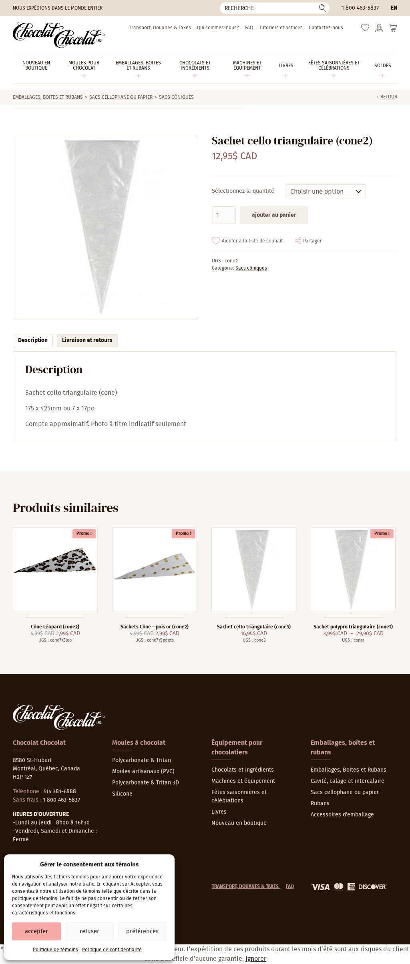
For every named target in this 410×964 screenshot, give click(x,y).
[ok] (323, 8)
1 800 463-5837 (360, 8)
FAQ (249, 27)
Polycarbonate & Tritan (141, 760)
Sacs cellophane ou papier (121, 97)
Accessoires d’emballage (342, 815)
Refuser (89, 931)
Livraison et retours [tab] (87, 340)
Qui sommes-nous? (218, 27)
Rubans (320, 803)
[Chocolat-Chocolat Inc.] (59, 35)
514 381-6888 (60, 791)
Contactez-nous (326, 27)
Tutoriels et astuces (281, 27)
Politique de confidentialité (112, 949)
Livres (219, 812)
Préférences (142, 931)
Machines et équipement (243, 781)
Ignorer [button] (255, 959)
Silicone (122, 794)
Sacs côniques (176, 97)
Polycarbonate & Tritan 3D (145, 783)
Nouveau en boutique (239, 823)
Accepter (36, 931)
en (394, 8)
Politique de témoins (55, 949)
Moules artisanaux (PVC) (143, 771)
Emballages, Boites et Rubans (48, 97)
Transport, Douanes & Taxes (160, 27)
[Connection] (379, 30)
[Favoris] (365, 29)
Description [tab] (33, 340)
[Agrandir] (105, 227)
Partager (312, 240)
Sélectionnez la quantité (243, 191)
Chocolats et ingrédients (242, 770)
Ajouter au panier (274, 215)
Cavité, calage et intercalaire (347, 781)
